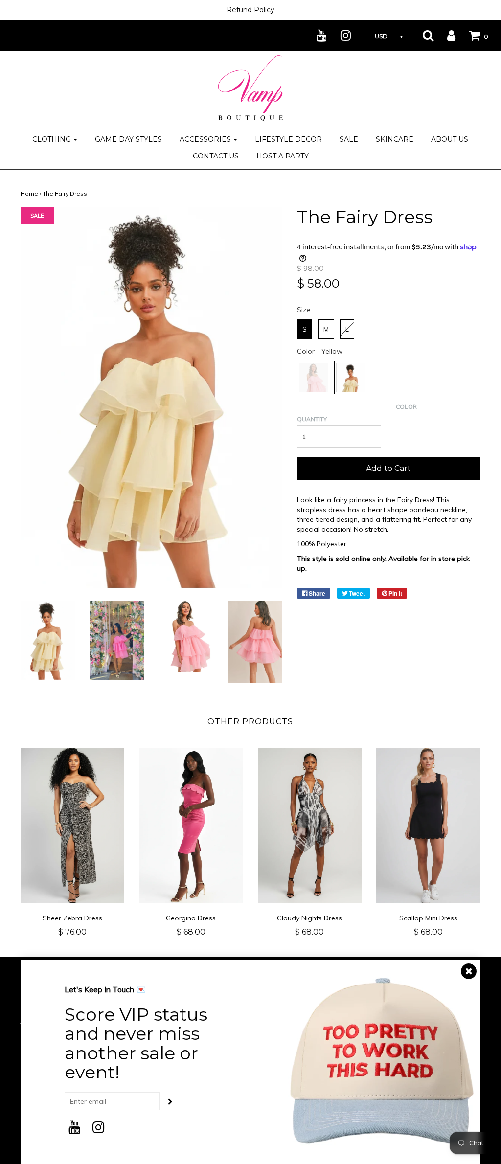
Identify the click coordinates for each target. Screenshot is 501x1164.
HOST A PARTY (282, 156)
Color (406, 406)
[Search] (421, 35)
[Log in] (445, 35)
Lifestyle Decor (288, 139)
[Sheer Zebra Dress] (73, 826)
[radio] (304, 329)
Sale (349, 139)
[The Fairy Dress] (48, 639)
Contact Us (216, 156)
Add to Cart (388, 468)
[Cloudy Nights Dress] (310, 826)
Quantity (312, 419)
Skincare (394, 139)
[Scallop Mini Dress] (428, 826)
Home (29, 193)
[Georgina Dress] (191, 826)
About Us (449, 139)
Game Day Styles (128, 139)
